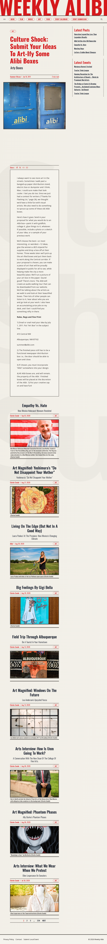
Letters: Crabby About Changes (85, 52)
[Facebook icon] (17, 167)
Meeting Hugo (79, 48)
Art (39, 19)
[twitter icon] (20, 167)
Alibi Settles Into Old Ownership (85, 41)
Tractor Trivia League (81, 70)
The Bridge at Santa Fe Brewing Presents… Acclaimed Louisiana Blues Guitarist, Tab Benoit (87, 87)
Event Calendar (61, 19)
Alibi (11, 544)
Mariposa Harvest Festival (83, 66)
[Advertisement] (34, 147)
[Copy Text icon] (23, 167)
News (13, 19)
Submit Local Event (31, 939)
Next (44, 920)
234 (38, 920)
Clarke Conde (14, 415)
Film (21, 19)
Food (48, 19)
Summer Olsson (15, 76)
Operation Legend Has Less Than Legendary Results (85, 35)
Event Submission (80, 19)
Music (30, 19)
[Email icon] (27, 167)
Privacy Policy (8, 939)
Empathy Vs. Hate (80, 45)
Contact (19, 939)
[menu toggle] (4, 19)
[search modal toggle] (101, 19)
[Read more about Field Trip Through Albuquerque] (34, 666)
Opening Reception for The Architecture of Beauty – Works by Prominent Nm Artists (86, 77)
